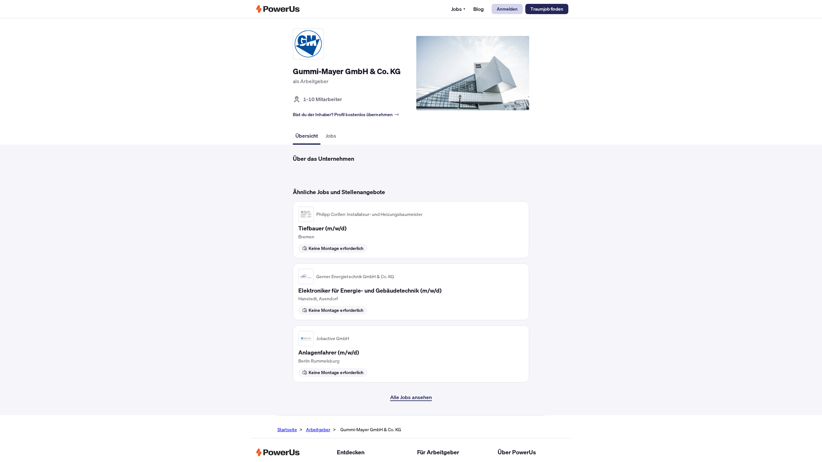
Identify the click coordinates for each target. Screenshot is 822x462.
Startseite (287, 429)
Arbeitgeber (318, 429)
